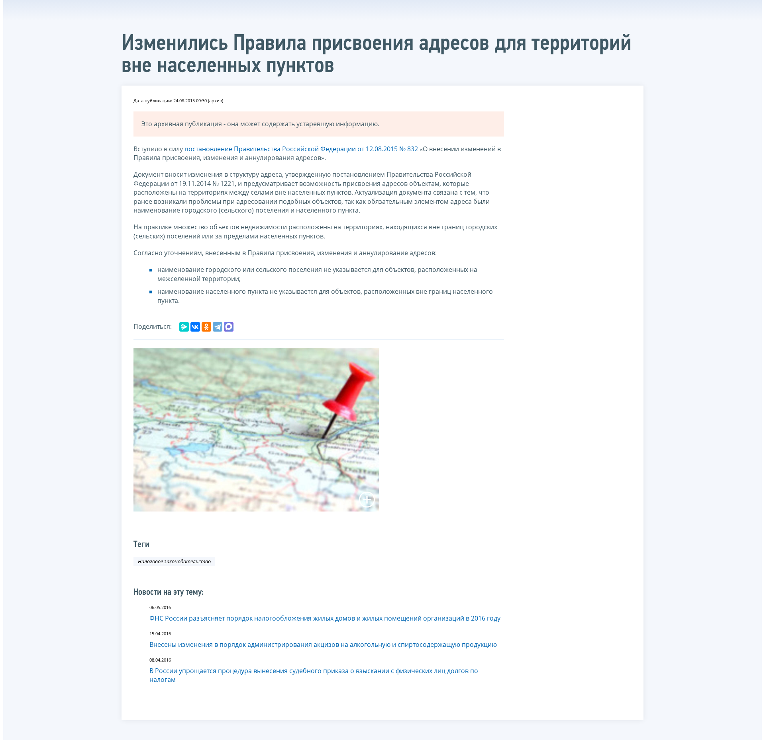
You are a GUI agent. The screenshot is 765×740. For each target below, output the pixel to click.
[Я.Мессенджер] (184, 327)
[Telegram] (217, 327)
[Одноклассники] (206, 327)
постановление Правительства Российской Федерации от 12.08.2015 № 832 (301, 148)
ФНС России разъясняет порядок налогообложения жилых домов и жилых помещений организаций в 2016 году (324, 618)
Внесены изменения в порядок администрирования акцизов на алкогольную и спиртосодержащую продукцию (323, 644)
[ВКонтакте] (195, 327)
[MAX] (228, 327)
